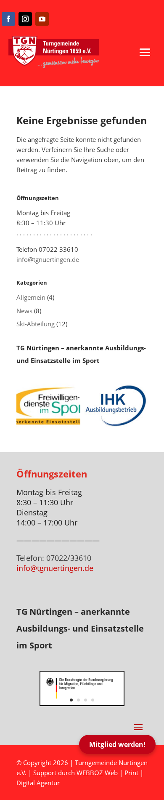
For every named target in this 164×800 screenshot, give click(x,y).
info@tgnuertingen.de (47, 259)
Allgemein (30, 297)
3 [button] (85, 700)
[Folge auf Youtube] (42, 19)
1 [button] (71, 700)
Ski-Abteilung (35, 324)
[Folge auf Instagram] (25, 19)
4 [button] (92, 700)
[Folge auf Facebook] (8, 19)
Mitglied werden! (117, 744)
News (24, 311)
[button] (145, 52)
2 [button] (78, 700)
